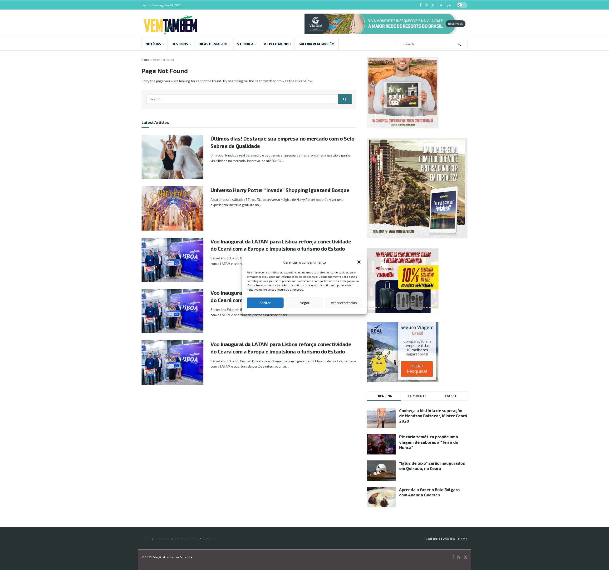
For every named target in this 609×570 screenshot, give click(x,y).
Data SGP (209, 539)
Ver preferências (344, 303)
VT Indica (245, 44)
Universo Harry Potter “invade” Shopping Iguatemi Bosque (280, 190)
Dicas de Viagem (213, 44)
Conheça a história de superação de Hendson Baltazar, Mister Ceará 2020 (433, 415)
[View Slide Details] (385, 24)
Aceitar (265, 303)
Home (145, 59)
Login (447, 5)
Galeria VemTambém (316, 44)
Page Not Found (163, 59)
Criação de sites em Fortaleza (172, 557)
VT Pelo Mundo (277, 44)
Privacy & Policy (186, 539)
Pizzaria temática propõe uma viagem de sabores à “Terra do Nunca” (428, 441)
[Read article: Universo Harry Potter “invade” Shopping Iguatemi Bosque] (172, 208)
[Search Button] (459, 44)
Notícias (153, 44)
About (146, 539)
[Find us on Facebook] (421, 5)
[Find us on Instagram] (426, 5)
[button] (359, 262)
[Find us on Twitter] (432, 5)
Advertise (163, 539)
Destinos (180, 44)
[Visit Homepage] (170, 24)
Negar (304, 303)
